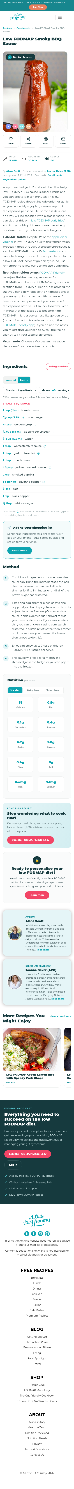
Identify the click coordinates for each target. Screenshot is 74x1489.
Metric (24, 380)
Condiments (23, 28)
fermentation (52, 251)
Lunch (37, 1283)
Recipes (7, 28)
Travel (37, 1364)
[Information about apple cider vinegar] (52, 431)
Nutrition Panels (37, 1438)
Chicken (37, 1294)
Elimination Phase (37, 1342)
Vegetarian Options (14, 179)
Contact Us (37, 1454)
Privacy (37, 1444)
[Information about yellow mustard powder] (50, 467)
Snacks (37, 1299)
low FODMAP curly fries (47, 220)
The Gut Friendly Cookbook (37, 1395)
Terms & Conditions (37, 1449)
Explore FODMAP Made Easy (30, 840)
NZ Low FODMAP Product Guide (37, 1401)
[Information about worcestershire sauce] (44, 446)
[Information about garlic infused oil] (38, 453)
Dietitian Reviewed (21, 57)
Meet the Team (37, 1427)
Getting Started (37, 1336)
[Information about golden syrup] (34, 424)
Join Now (38, 7)
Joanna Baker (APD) (59, 171)
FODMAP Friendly (51, 272)
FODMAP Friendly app (18, 325)
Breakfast (37, 1277)
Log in (13, 1164)
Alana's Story (37, 1422)
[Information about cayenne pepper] (43, 482)
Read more (42, 949)
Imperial (11, 380)
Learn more (19, 550)
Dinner (37, 1288)
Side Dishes (37, 1310)
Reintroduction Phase (37, 1347)
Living (37, 1353)
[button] (8, 126)
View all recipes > (60, 1016)
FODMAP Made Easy (37, 1390)
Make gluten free (58, 366)
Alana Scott (13, 171)
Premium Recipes (37, 1315)
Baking (37, 1305)
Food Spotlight (37, 1358)
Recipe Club (37, 1384)
